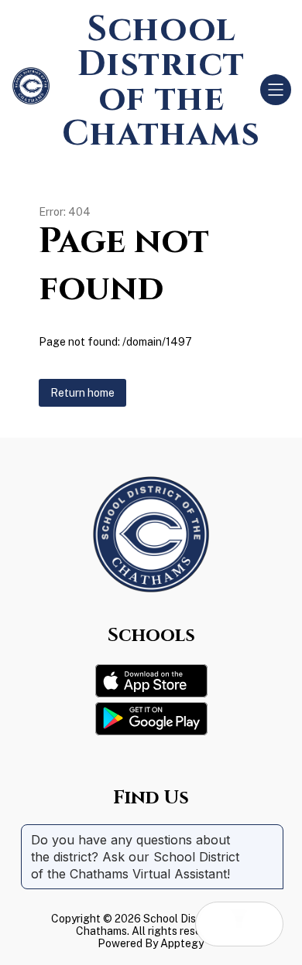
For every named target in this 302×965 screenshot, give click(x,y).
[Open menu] (275, 89)
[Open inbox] (217, 924)
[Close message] (271, 832)
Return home (82, 393)
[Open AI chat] (261, 924)
